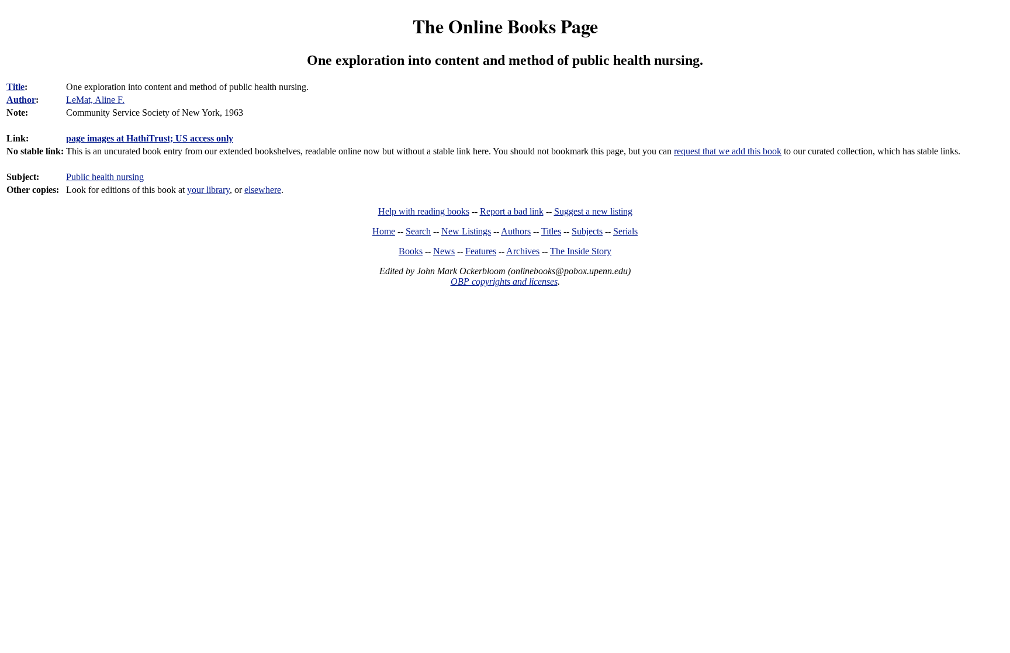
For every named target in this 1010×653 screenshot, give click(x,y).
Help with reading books (423, 211)
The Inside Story (580, 251)
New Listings (466, 231)
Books (411, 251)
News (444, 251)
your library (208, 190)
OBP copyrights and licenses (504, 281)
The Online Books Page (505, 26)
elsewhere (262, 190)
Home (383, 231)
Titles (551, 231)
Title (15, 87)
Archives (522, 251)
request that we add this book (727, 151)
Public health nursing (105, 177)
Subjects (587, 231)
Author (21, 100)
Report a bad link (512, 211)
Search (418, 231)
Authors (516, 231)
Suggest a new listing (593, 211)
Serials (625, 231)
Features (480, 251)
